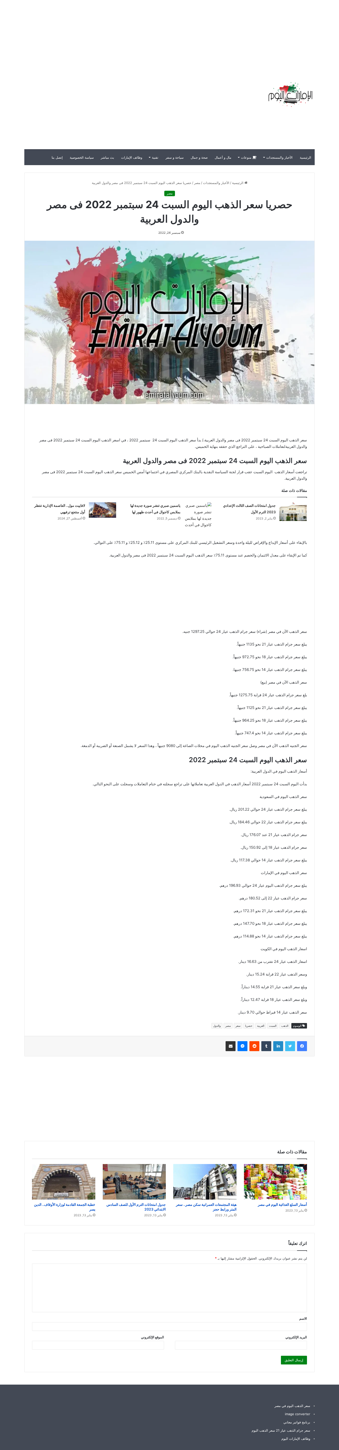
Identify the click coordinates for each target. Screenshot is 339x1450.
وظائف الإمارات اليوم (295, 1439)
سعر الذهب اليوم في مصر (292, 1406)
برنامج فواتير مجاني (296, 1422)
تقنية (155, 157)
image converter (297, 1414)
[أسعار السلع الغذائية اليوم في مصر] (275, 1182)
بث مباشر (107, 157)
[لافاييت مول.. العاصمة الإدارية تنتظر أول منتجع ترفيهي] (102, 510)
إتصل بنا (57, 157)
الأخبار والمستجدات (279, 157)
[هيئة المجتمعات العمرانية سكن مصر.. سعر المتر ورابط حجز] (205, 1182)
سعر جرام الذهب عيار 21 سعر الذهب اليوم (281, 1430)
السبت (272, 1026)
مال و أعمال (223, 157)
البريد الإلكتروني (296, 1337)
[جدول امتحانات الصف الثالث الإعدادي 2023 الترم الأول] (293, 511)
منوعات (246, 157)
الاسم (303, 1318)
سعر (238, 1026)
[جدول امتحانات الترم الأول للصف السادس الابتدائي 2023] (134, 1182)
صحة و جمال (199, 157)
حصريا (248, 1026)
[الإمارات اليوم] (290, 94)
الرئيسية (305, 157)
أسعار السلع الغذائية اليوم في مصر (282, 1204)
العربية (260, 1026)
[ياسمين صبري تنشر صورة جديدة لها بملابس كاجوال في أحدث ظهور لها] (197, 515)
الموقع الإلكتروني (152, 1337)
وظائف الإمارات (131, 157)
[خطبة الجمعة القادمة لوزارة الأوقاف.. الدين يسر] (63, 1182)
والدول (217, 1026)
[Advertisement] (249, 35)
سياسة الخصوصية (82, 157)
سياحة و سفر (175, 157)
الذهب (284, 1026)
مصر (197, 183)
